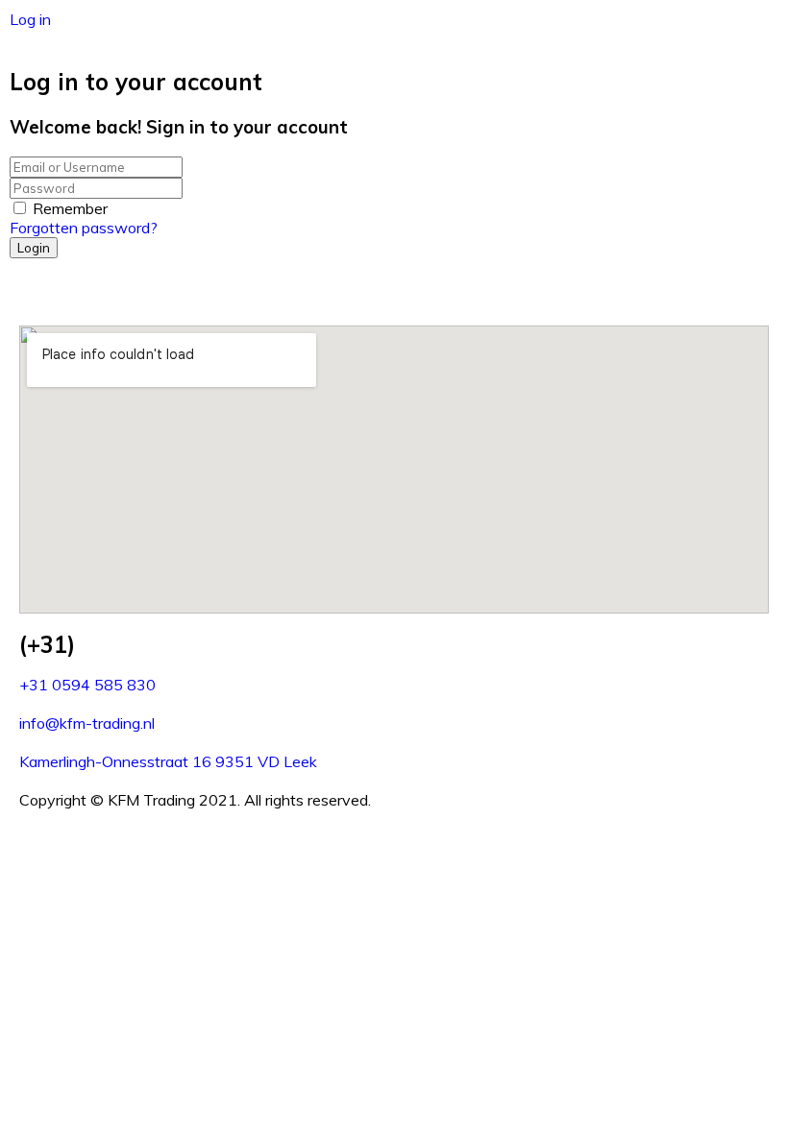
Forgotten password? (84, 227)
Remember (70, 208)
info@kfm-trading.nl (87, 723)
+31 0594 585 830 (87, 684)
